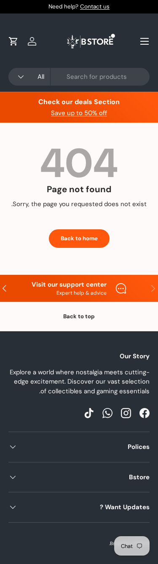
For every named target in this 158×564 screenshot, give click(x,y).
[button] (13, 41)
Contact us (95, 6)
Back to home (79, 238)
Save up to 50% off (79, 113)
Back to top (79, 316)
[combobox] (79, 77)
